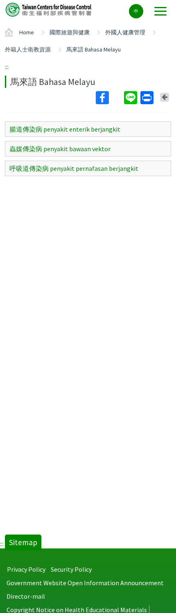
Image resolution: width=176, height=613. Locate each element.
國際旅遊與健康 (70, 32)
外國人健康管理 (125, 32)
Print (148, 97)
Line (131, 97)
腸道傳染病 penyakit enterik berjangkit (64, 129)
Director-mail (26, 596)
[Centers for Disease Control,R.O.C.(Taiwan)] (49, 9)
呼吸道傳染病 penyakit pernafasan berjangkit (73, 168)
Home (26, 32)
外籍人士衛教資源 (28, 49)
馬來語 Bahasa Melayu (93, 49)
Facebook (109, 97)
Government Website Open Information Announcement (85, 583)
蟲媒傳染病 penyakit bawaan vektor (60, 149)
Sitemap (23, 542)
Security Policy (71, 569)
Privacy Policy (26, 569)
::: (7, 67)
